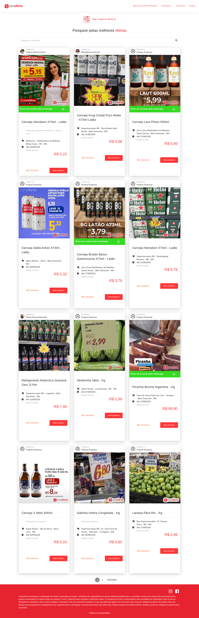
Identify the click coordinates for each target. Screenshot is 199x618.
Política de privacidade (99, 613)
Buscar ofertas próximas (146, 6)
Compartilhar (33, 170)
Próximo (112, 580)
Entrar (192, 6)
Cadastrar (180, 6)
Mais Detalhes (58, 170)
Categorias (166, 6)
